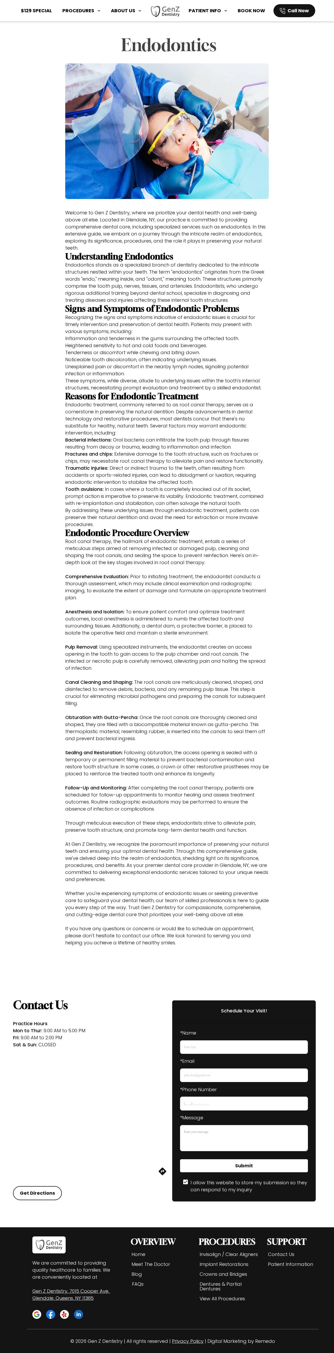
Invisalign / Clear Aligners (229, 1254)
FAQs (138, 1284)
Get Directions (37, 1193)
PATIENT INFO (205, 10)
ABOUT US (123, 10)
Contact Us (281, 1254)
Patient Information (290, 1264)
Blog (137, 1274)
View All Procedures (222, 1298)
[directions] (162, 1174)
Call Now (298, 10)
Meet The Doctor (151, 1264)
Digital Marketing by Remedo (241, 1341)
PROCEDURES (78, 10)
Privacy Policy (188, 1341)
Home (138, 1254)
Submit (244, 1165)
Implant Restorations (224, 1264)
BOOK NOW (251, 10)
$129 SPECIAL (36, 10)
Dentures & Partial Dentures (221, 1286)
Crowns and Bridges (223, 1274)
